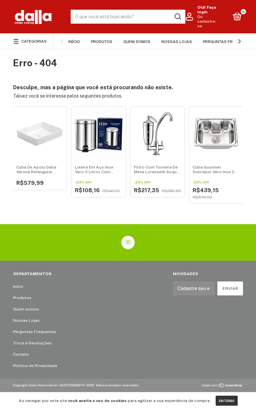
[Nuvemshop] (222, 386)
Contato (21, 354)
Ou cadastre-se (207, 21)
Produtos (101, 41)
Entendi (226, 401)
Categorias (34, 41)
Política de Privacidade (35, 365)
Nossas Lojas (176, 41)
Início (74, 41)
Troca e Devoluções (32, 343)
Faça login (206, 9)
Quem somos (136, 41)
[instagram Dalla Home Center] (128, 242)
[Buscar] (177, 17)
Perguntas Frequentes (228, 41)
